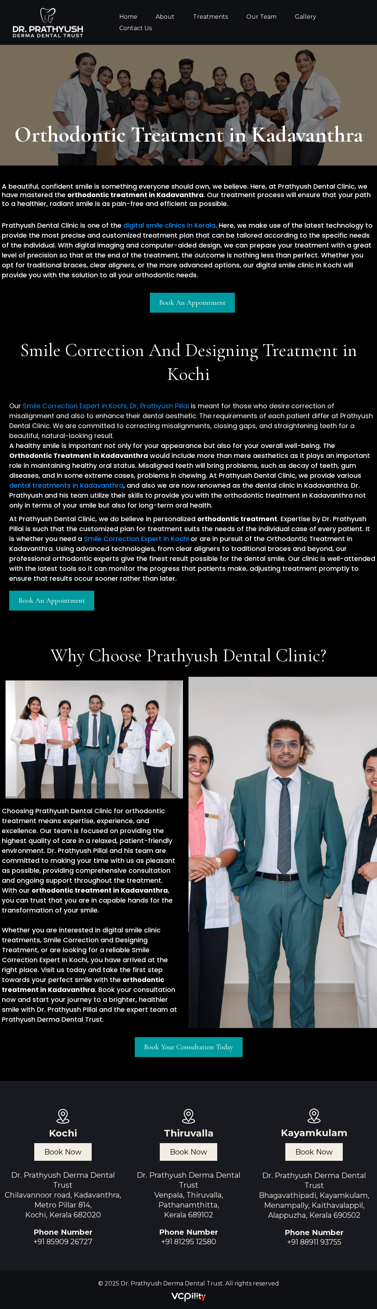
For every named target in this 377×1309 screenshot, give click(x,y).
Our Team (261, 16)
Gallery (305, 16)
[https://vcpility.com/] (188, 1296)
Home (128, 16)
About (165, 16)
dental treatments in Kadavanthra (66, 485)
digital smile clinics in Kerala (169, 225)
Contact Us (135, 28)
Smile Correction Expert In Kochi (136, 538)
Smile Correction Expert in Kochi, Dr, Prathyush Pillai (106, 405)
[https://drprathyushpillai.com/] (48, 22)
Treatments (210, 16)
